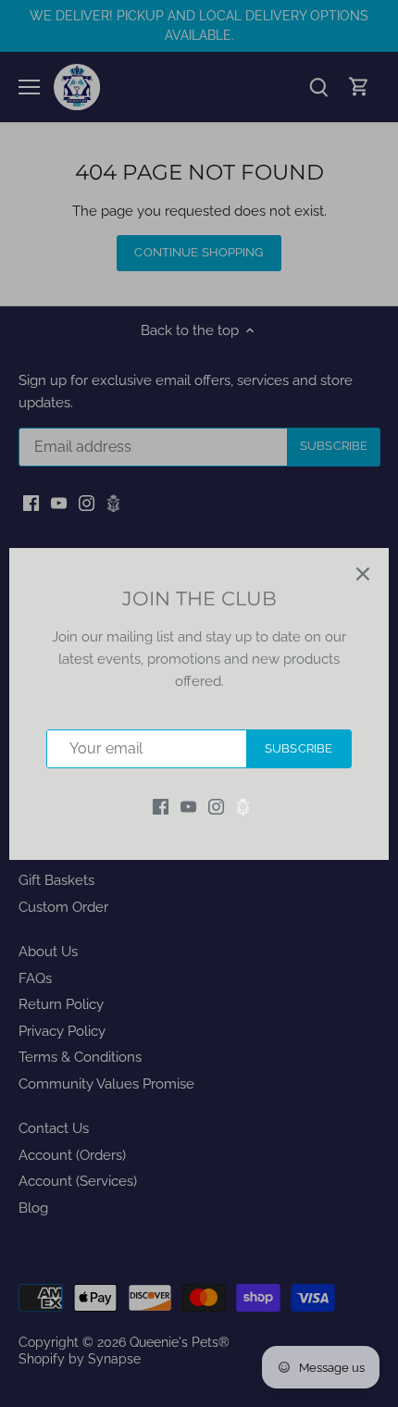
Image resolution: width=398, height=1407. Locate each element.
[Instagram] (216, 806)
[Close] (362, 574)
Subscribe (298, 748)
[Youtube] (188, 806)
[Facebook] (160, 806)
